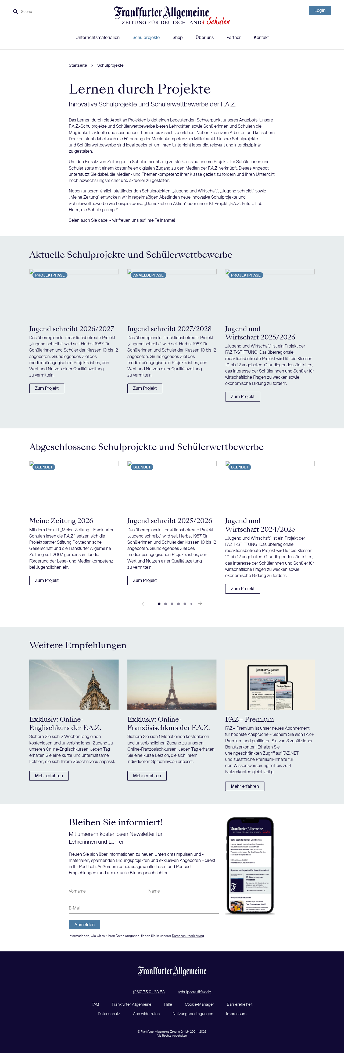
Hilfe (168, 1004)
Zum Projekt (47, 388)
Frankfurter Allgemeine (131, 1004)
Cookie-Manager (199, 1004)
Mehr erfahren (49, 776)
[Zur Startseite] (172, 15)
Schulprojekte (146, 37)
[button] (159, 604)
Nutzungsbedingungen (193, 1013)
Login (319, 10)
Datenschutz (109, 1013)
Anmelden (84, 924)
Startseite (78, 65)
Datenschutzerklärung (188, 936)
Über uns (205, 37)
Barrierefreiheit (240, 1004)
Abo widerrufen (146, 1013)
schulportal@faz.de (194, 992)
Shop (178, 37)
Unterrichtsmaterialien (98, 37)
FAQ (95, 1004)
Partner (234, 37)
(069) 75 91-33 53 (149, 992)
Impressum (236, 1013)
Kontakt (261, 37)
